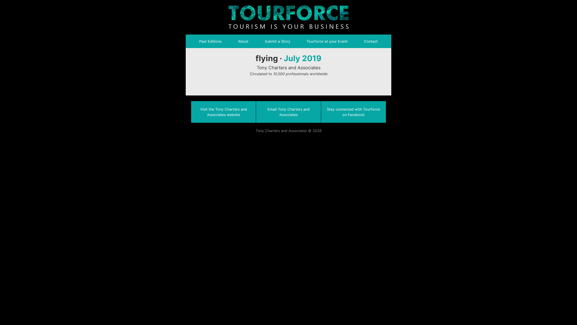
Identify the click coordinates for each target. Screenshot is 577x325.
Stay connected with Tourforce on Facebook (353, 112)
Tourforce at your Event (327, 41)
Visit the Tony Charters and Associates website (223, 112)
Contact (371, 41)
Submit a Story (277, 41)
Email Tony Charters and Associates (289, 112)
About (243, 41)
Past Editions (210, 41)
